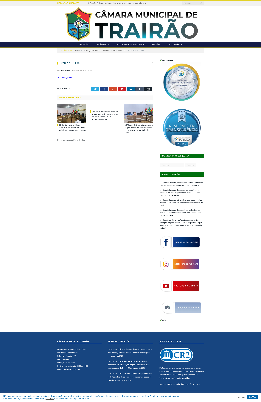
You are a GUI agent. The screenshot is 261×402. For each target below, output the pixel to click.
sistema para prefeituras (191, 368)
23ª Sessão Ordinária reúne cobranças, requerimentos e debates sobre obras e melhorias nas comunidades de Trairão (181, 202)
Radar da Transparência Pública (188, 384)
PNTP (170, 384)
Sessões (156, 44)
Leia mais (50, 398)
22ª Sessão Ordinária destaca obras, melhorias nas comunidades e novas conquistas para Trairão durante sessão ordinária (181, 212)
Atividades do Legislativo (129, 44)
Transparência (175, 44)
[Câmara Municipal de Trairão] (130, 24)
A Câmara (102, 44)
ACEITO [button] (252, 397)
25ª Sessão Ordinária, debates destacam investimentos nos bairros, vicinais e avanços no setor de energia (72, 127)
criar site (175, 368)
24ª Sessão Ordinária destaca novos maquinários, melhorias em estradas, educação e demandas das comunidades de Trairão (117, 3)
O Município (84, 44)
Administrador (67, 70)
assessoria (177, 371)
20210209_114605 (65, 78)
